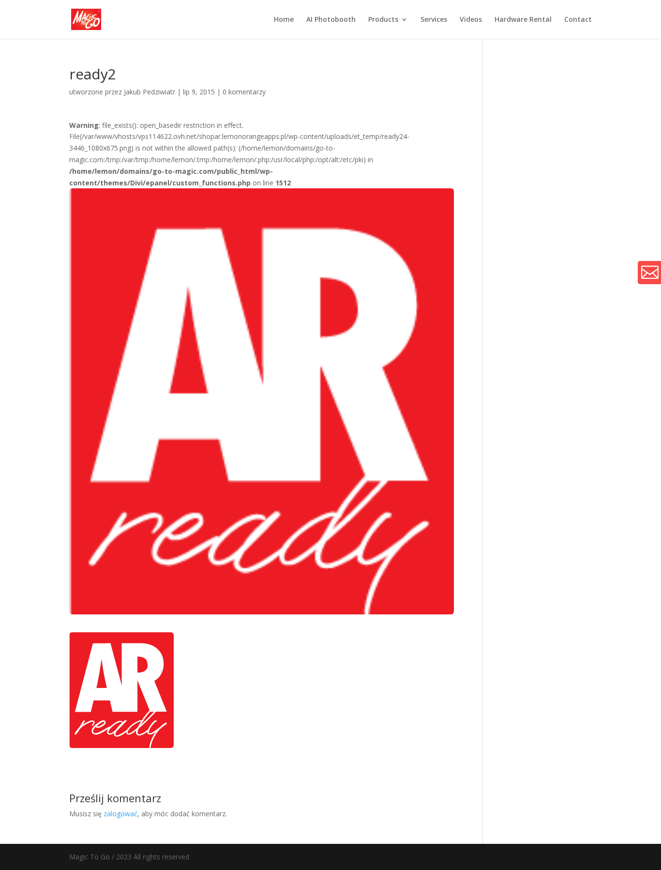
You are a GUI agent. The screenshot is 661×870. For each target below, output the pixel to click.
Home (284, 20)
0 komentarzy (244, 91)
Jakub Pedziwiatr (149, 91)
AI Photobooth (331, 20)
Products (383, 20)
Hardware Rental (523, 20)
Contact (578, 20)
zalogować (120, 813)
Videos (471, 20)
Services (434, 20)
